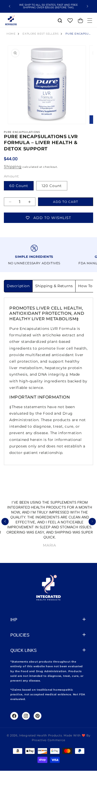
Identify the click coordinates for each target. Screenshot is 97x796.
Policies (19, 635)
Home (11, 33)
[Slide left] (5, 521)
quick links (23, 650)
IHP (13, 620)
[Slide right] (92, 521)
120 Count (52, 185)
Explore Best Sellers (40, 33)
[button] (90, 20)
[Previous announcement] (9, 6)
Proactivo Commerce (48, 740)
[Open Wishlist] (70, 20)
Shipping (13, 166)
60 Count (18, 185)
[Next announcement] (87, 6)
